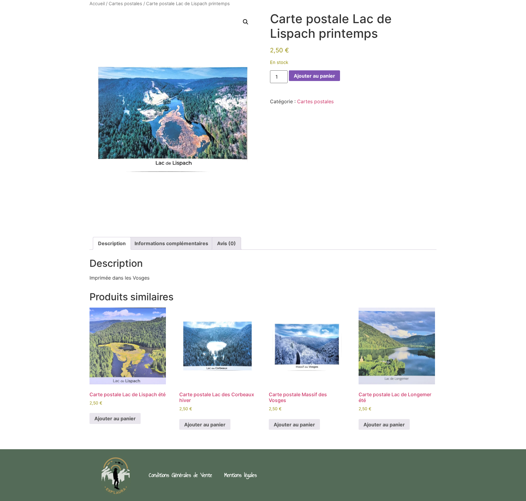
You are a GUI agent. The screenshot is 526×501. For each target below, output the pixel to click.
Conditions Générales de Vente (180, 475)
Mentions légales (240, 475)
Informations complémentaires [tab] (171, 243)
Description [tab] (112, 243)
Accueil (97, 3)
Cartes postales (125, 3)
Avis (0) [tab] (226, 243)
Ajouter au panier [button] (115, 418)
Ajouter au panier (314, 76)
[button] (245, 21)
